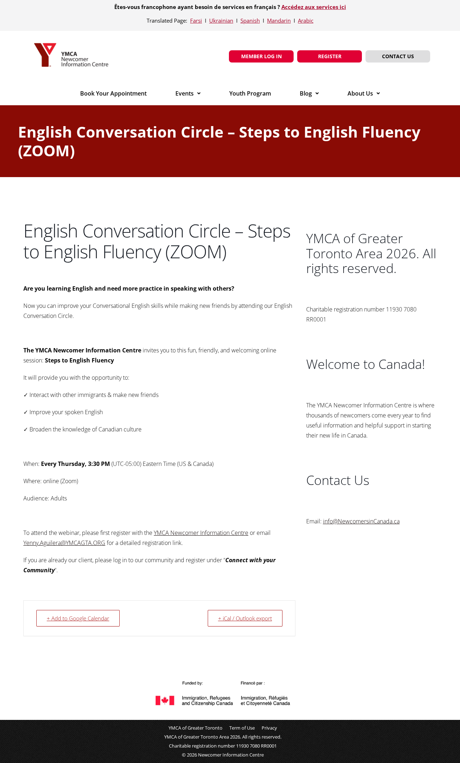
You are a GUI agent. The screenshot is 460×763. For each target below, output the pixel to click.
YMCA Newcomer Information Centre (201, 533)
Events (184, 93)
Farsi (196, 20)
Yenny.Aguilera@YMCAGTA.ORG (64, 543)
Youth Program (250, 93)
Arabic (305, 20)
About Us (360, 93)
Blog (306, 93)
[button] (188, 93)
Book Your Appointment (113, 93)
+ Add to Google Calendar (78, 618)
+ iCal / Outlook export (245, 618)
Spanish (250, 20)
